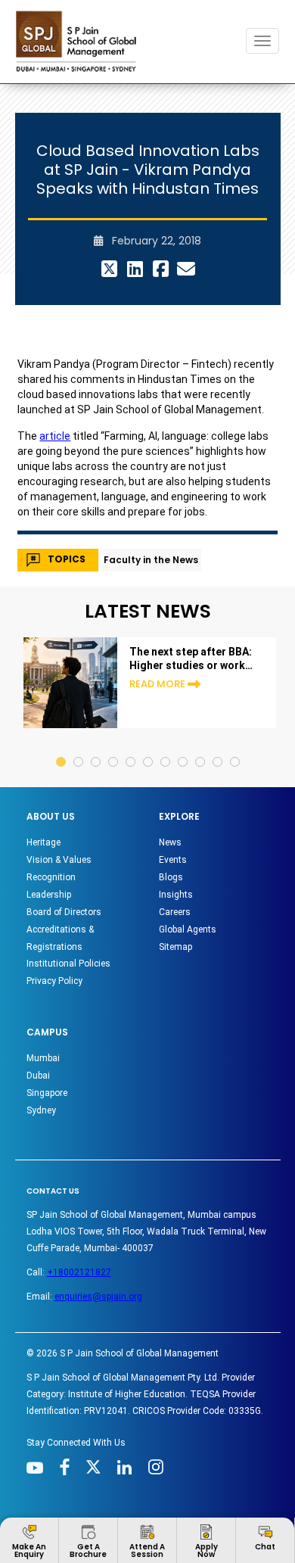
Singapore (46, 1093)
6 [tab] (148, 747)
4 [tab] (114, 747)
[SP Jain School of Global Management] (80, 41)
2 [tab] (79, 747)
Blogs (171, 877)
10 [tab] (218, 747)
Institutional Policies (68, 963)
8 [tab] (183, 747)
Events (173, 860)
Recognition (51, 877)
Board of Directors (63, 912)
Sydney (41, 1110)
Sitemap (175, 947)
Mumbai (43, 1058)
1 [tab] (61, 747)
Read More (157, 684)
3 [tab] (96, 747)
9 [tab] (200, 747)
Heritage (43, 842)
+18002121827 (79, 1272)
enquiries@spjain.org (98, 1296)
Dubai (38, 1075)
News (170, 842)
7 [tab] (166, 747)
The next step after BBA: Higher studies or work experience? (190, 659)
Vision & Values (59, 860)
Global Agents (187, 929)
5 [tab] (131, 747)
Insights (176, 894)
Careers (175, 912)
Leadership (48, 894)
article (54, 436)
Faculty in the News (151, 559)
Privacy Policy (54, 981)
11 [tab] (235, 747)
